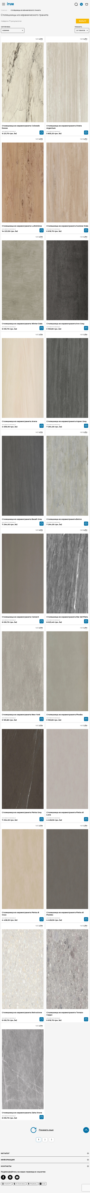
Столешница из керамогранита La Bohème (22, 226)
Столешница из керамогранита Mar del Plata (67, 617)
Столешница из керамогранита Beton (64, 519)
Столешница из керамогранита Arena (19, 421)
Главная (4, 10)
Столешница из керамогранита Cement (20, 617)
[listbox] (12, 30)
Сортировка (5, 27)
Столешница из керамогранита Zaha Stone (22, 1113)
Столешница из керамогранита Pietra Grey (21, 812)
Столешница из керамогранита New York (21, 715)
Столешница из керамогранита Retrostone (22, 1013)
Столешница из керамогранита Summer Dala (67, 226)
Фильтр (82, 21)
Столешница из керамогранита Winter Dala (22, 324)
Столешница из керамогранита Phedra (64, 715)
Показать (78, 27)
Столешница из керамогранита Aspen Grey (66, 421)
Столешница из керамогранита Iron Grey (65, 324)
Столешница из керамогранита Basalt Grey (22, 519)
